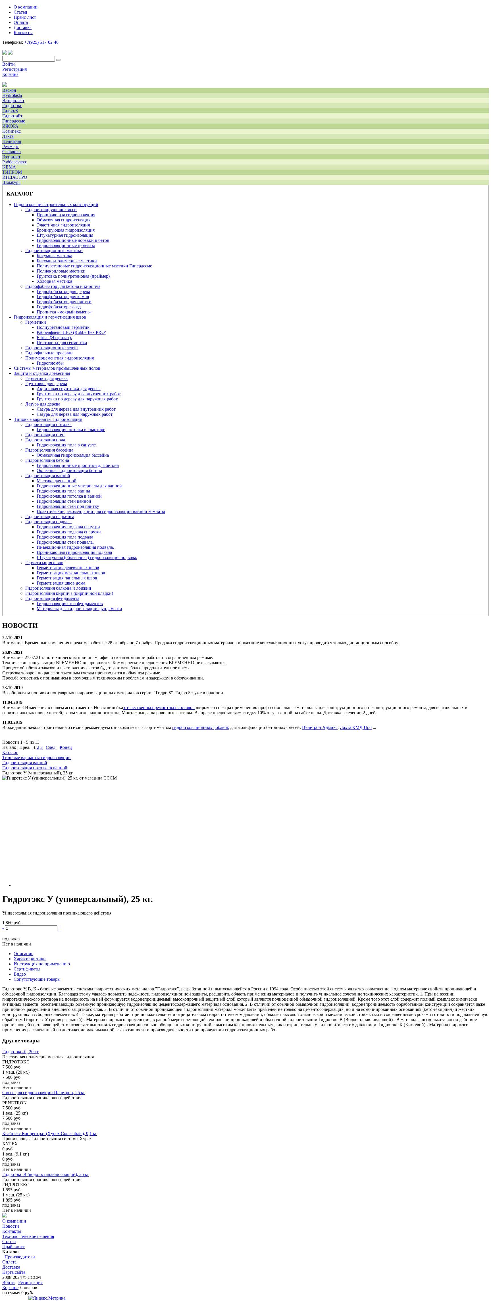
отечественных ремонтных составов (159, 707)
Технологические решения (28, 1236)
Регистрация (14, 69)
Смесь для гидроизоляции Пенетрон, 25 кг (43, 1092)
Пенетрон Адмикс (320, 727)
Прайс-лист (13, 1246)
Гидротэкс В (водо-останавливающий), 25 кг (45, 1174)
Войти (8, 64)
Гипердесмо (13, 121)
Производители (20, 1256)
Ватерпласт (13, 100)
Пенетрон (11, 141)
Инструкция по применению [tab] (42, 963)
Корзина (10, 74)
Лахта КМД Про (356, 727)
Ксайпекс (11, 131)
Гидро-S (10, 110)
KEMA (9, 167)
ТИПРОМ (12, 172)
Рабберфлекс (14, 161)
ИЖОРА (10, 126)
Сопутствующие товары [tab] (37, 979)
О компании (14, 1221)
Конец (66, 747)
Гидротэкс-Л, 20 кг (20, 1051)
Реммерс (10, 146)
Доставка (11, 1267)
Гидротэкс (12, 105)
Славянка (11, 151)
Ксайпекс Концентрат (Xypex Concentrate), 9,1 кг (49, 1133)
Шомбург (11, 182)
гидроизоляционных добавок (200, 727)
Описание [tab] (23, 953)
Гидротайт (12, 115)
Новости (10, 1226)
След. (51, 747)
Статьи (9, 1241)
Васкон (9, 90)
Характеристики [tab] (30, 958)
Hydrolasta (12, 95)
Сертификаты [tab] (27, 969)
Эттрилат (11, 156)
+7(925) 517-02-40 (41, 42)
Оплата (9, 1262)
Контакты (11, 1231)
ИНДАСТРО (14, 177)
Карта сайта (13, 1272)
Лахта (8, 136)
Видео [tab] (20, 974)
